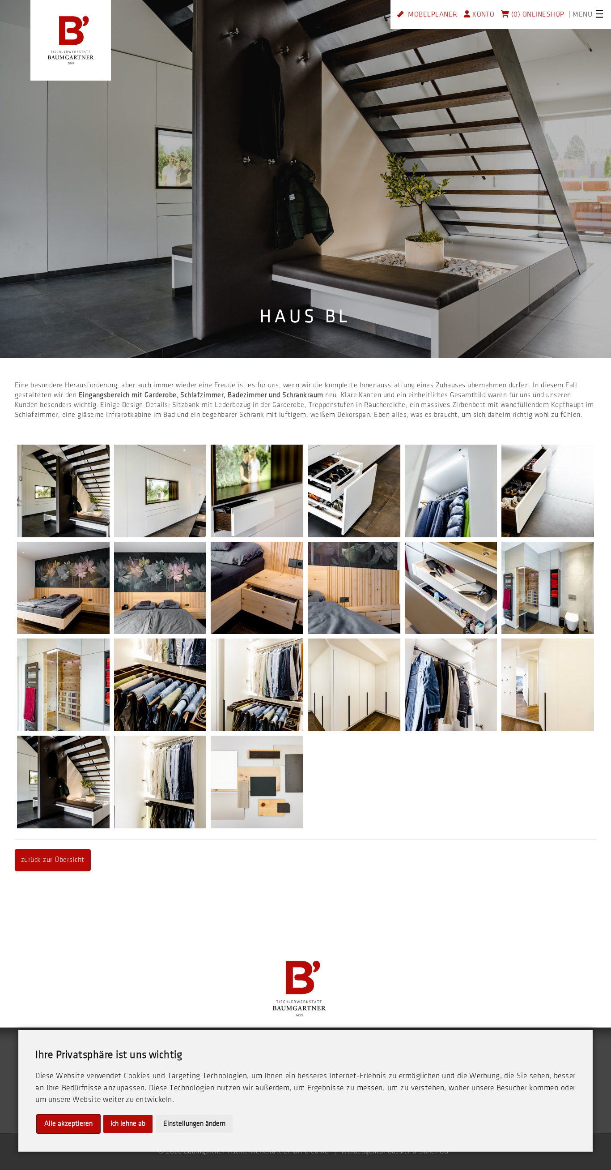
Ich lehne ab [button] (127, 1123)
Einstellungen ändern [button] (194, 1123)
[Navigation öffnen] (599, 14)
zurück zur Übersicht (53, 860)
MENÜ (582, 14)
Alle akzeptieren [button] (68, 1123)
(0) (514, 14)
